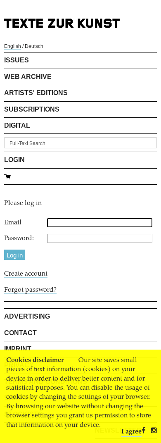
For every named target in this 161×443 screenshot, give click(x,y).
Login (14, 159)
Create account (25, 274)
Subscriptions (31, 109)
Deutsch (34, 46)
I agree (131, 432)
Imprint (17, 348)
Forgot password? (30, 290)
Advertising (27, 316)
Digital (17, 125)
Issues (16, 60)
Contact (20, 332)
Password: (19, 238)
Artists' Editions (36, 92)
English (12, 46)
